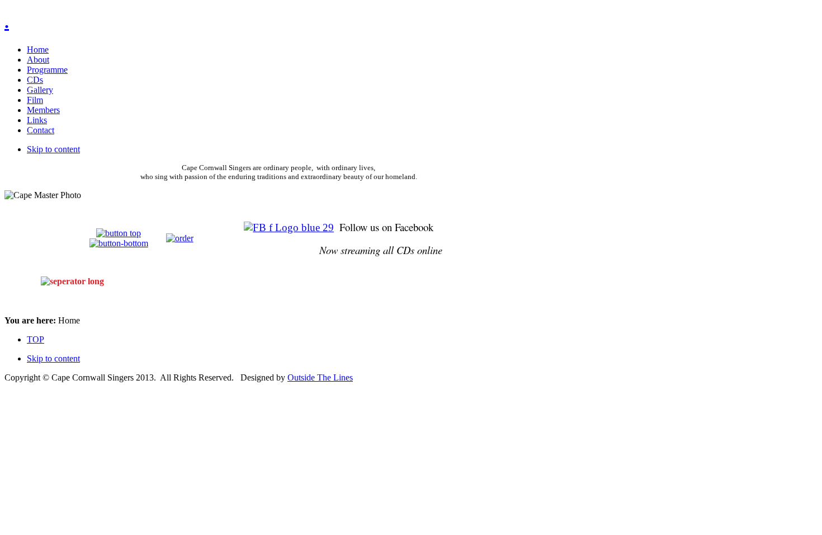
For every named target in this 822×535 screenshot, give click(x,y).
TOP (35, 339)
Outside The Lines (320, 377)
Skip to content (53, 149)
